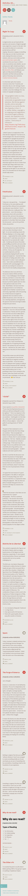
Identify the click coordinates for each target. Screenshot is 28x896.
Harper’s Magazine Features (15, 128)
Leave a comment (8, 183)
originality (9, 532)
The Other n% (8, 862)
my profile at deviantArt (18, 407)
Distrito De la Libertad (12, 544)
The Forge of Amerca (11, 672)
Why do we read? (9, 812)
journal (6, 385)
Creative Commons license (10, 78)
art (5, 180)
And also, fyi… (9, 3)
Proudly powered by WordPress (11, 890)
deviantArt (7, 70)
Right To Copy (8, 31)
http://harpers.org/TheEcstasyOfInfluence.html (15, 125)
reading (6, 851)
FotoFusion (7, 191)
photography (12, 385)
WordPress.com (14, 893)
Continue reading (8, 843)
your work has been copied (10, 60)
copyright (9, 180)
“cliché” (6, 396)
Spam (5, 633)
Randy (10, 21)
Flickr (12, 70)
